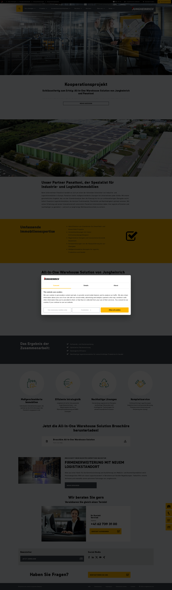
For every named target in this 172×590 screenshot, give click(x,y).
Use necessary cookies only (57, 310)
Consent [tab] (56, 285)
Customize (85, 310)
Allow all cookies (115, 310)
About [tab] (116, 285)
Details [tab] (86, 285)
